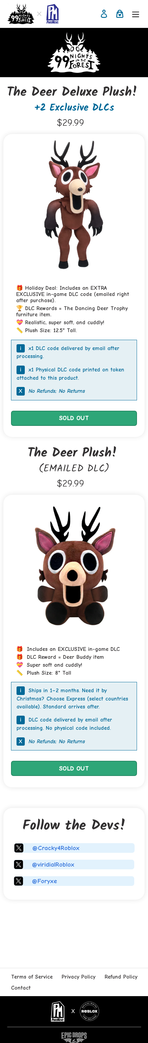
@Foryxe (44, 881)
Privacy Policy (78, 977)
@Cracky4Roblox (56, 848)
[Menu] (136, 13)
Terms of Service (32, 977)
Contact (21, 988)
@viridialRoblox (53, 864)
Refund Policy (121, 977)
